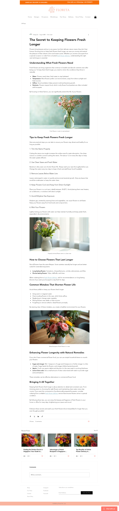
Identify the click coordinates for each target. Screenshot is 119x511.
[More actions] (88, 35)
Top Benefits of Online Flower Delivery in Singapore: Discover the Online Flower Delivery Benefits (84, 450)
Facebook (45, 490)
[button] (44, 17)
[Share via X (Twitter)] (34, 416)
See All (96, 430)
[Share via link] (42, 416)
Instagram (45, 487)
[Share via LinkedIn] (38, 416)
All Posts (23, 23)
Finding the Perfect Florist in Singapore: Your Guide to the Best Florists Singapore (33, 450)
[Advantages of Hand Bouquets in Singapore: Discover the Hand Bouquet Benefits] (59, 440)
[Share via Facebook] (30, 416)
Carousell (45, 493)
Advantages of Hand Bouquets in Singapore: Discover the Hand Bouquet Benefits (59, 450)
